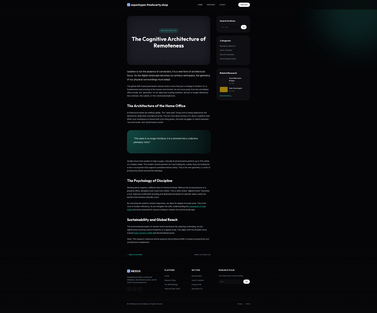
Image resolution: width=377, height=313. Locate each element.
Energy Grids (196, 284)
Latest (222, 5)
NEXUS (135, 271)
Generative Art (197, 289)
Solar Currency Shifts (143, 233)
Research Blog (170, 280)
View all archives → (226, 95)
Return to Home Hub (202, 255)
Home (200, 5)
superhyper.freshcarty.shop (149, 4)
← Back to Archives (134, 255)
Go (244, 27)
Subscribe (244, 4)
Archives (211, 5)
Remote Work (197, 276)
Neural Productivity (227, 55)
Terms (248, 304)
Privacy (240, 304)
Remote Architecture (227, 46)
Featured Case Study (172, 289)
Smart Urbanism (226, 50)
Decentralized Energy (228, 59)
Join (246, 281)
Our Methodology (171, 284)
